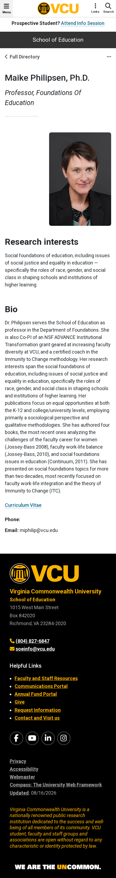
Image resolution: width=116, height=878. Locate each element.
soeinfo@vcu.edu (35, 649)
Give (20, 702)
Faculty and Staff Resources (46, 678)
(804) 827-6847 (32, 641)
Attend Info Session (82, 23)
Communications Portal (41, 686)
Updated (19, 793)
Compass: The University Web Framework (56, 785)
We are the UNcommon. (58, 867)
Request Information (38, 710)
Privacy (18, 761)
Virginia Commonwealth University (55, 591)
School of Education (58, 40)
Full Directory (25, 57)
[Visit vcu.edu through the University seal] (58, 575)
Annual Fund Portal (36, 694)
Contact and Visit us (37, 718)
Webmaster (22, 777)
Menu (6, 12)
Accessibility (24, 769)
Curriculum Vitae (23, 505)
